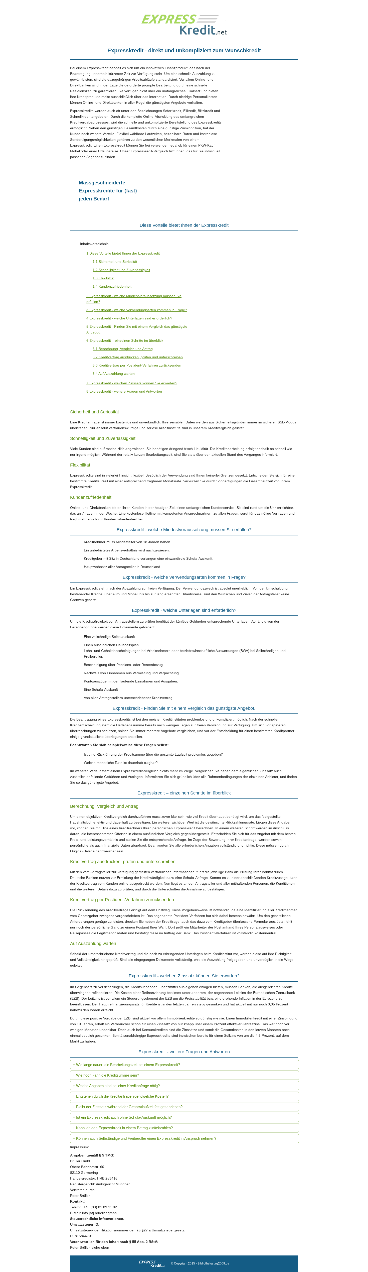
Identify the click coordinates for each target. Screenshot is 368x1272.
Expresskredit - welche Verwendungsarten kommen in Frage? (136, 310)
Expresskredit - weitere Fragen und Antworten (124, 391)
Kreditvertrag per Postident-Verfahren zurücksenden (137, 365)
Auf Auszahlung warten (114, 374)
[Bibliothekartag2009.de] (154, 1263)
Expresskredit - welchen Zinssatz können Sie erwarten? (131, 383)
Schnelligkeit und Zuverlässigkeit (121, 270)
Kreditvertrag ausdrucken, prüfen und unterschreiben (138, 357)
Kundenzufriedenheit (112, 286)
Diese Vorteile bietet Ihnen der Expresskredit (123, 253)
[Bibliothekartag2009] (184, 34)
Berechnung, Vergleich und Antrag (123, 349)
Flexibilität (103, 278)
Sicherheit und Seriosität (115, 262)
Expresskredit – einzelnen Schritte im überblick (124, 340)
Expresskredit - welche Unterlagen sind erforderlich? (129, 318)
